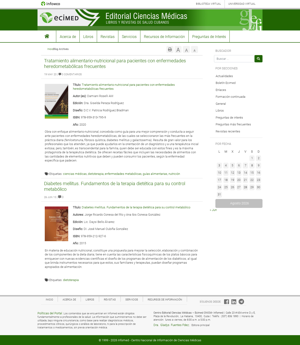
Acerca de (68, 36)
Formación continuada (230, 96)
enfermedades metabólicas (123, 174)
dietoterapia (96, 174)
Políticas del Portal (50, 313)
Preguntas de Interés (209, 36)
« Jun (213, 210)
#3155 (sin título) (47, 36)
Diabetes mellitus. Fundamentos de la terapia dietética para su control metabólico (136, 207)
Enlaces (221, 90)
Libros (88, 36)
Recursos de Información (164, 36)
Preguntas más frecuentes (233, 124)
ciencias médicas (75, 174)
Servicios (129, 36)
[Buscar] (259, 58)
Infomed (123, 340)
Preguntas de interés (229, 117)
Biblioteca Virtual (208, 3)
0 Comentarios (71, 74)
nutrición (174, 174)
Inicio (50, 49)
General (221, 103)
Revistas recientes (228, 131)
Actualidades (224, 76)
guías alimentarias (155, 174)
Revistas (108, 36)
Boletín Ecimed (226, 83)
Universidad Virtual (241, 3)
